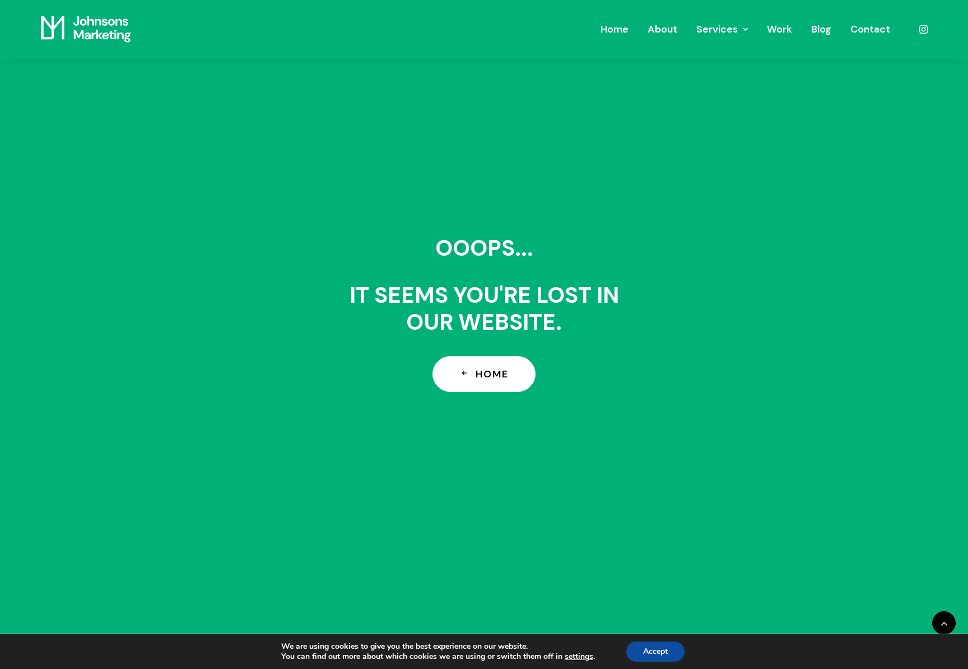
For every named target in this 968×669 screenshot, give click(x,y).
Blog (821, 29)
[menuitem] (614, 29)
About (662, 29)
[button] (923, 29)
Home (615, 29)
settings (579, 657)
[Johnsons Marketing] (86, 29)
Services (717, 29)
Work (779, 29)
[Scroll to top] (944, 622)
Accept (655, 651)
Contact (870, 29)
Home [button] (492, 374)
